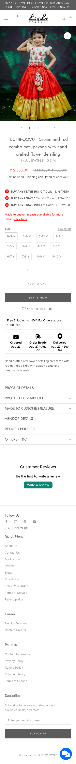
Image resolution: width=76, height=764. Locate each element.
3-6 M (27, 236)
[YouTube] (34, 521)
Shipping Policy (15, 674)
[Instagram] (15, 521)
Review (9, 566)
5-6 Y (56, 246)
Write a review (38, 485)
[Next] (54, 127)
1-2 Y (59, 236)
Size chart (64, 228)
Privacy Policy (14, 661)
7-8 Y (25, 256)
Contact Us (12, 552)
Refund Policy (14, 667)
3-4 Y (26, 246)
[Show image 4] (42, 128)
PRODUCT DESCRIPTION (24, 398)
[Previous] (21, 127)
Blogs (8, 572)
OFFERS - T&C (16, 439)
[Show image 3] (38, 128)
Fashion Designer (16, 623)
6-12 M (43, 236)
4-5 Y (41, 246)
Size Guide (12, 579)
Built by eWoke (47, 754)
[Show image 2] (34, 128)
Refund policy (14, 599)
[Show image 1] (29, 128)
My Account (13, 559)
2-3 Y (10, 246)
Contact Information (18, 654)
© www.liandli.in (28, 755)
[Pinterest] (25, 521)
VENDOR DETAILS (19, 418)
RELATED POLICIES (20, 429)
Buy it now (38, 298)
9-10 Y (56, 256)
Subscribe (38, 733)
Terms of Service (16, 592)
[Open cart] (70, 18)
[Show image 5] (46, 128)
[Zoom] (67, 35)
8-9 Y (41, 256)
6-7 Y (10, 256)
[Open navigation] (6, 18)
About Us (11, 545)
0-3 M (11, 236)
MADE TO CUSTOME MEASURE (29, 408)
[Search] (63, 18)
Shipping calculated (39, 177)
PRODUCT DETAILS (19, 387)
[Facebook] (6, 521)
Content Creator (15, 630)
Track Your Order (16, 586)
